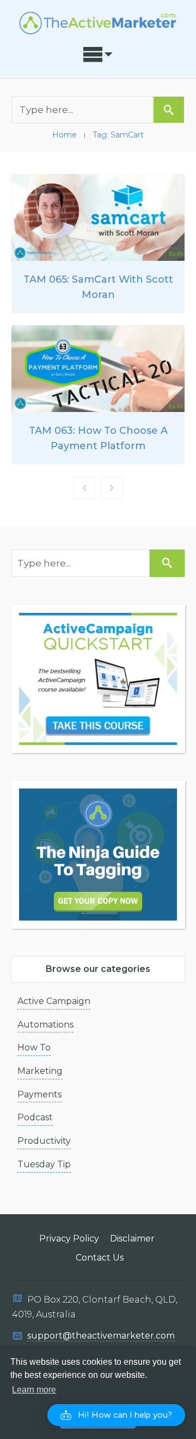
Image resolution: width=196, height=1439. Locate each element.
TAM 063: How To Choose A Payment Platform (98, 394)
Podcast (35, 1117)
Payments (39, 1094)
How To (34, 1047)
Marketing (40, 1071)
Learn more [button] (34, 1389)
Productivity (44, 1141)
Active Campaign (53, 1001)
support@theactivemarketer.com (101, 1335)
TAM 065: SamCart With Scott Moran (98, 243)
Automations (45, 1024)
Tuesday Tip (44, 1164)
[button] (116, 1415)
